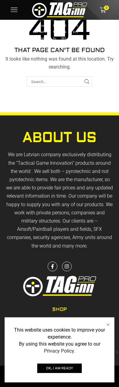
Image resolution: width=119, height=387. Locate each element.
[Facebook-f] (52, 266)
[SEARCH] (87, 81)
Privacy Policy (59, 351)
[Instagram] (67, 266)
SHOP (59, 309)
